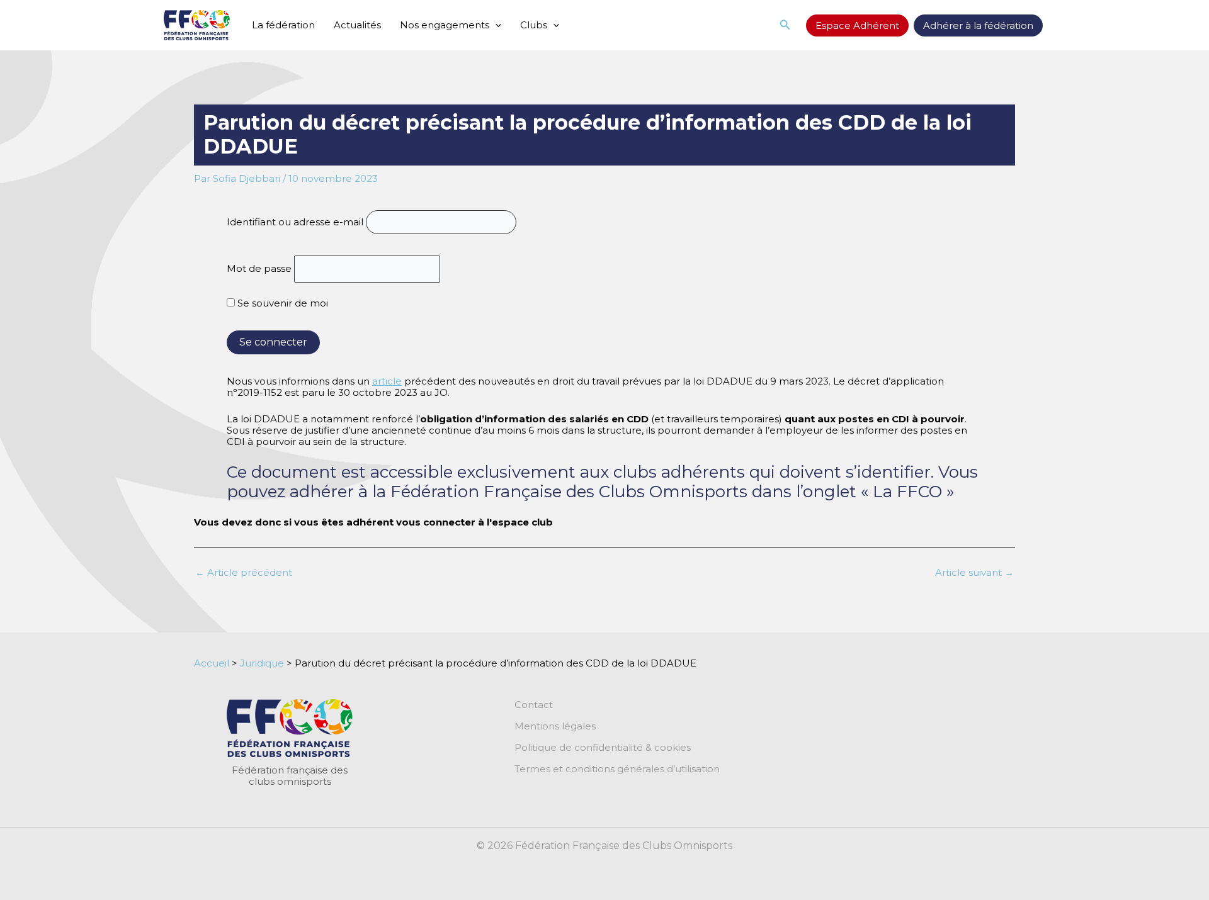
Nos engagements (444, 25)
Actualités (357, 25)
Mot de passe (259, 269)
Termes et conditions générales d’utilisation (617, 769)
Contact (533, 705)
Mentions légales (555, 726)
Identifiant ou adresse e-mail (295, 222)
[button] (495, 25)
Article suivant (974, 572)
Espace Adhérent (857, 25)
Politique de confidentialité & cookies (602, 747)
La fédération (283, 25)
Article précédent (243, 572)
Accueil (211, 663)
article (387, 381)
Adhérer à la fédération (978, 25)
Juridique (262, 663)
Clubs (533, 25)
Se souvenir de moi (281, 303)
